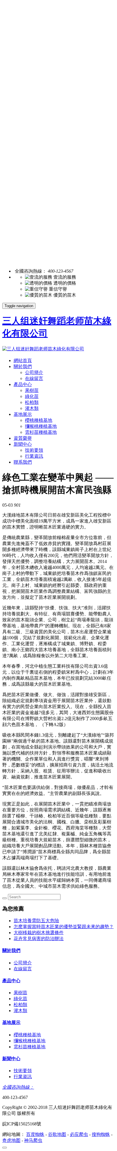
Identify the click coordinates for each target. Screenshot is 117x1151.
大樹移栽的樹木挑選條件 (39, 932)
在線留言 (34, 378)
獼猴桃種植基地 (41, 426)
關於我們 (23, 366)
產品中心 (23, 384)
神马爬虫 (33, 1140)
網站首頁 (23, 360)
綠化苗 (32, 396)
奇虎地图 (11, 1140)
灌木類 (32, 408)
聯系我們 (23, 462)
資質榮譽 (23, 438)
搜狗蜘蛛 (101, 1134)
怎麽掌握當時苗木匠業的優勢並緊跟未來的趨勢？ (64, 926)
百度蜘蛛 (35, 1134)
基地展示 (23, 414)
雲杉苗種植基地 (41, 432)
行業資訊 (34, 456)
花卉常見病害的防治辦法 (39, 938)
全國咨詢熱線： (18, 1087)
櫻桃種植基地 (38, 420)
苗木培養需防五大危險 (36, 920)
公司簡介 (34, 372)
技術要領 (34, 450)
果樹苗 (32, 390)
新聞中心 (23, 444)
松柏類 (32, 402)
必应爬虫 (79, 1134)
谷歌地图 (57, 1134)
